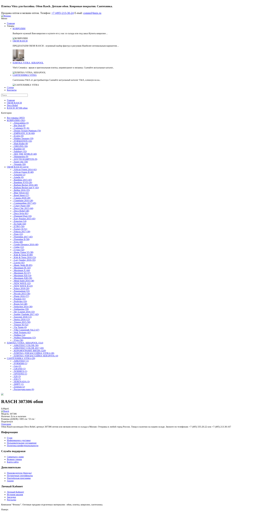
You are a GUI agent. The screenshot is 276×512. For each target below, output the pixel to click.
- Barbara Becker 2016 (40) (25, 185)
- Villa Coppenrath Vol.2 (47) (26, 330)
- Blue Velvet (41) (21, 193)
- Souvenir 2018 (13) (22, 317)
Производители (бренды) (19, 473)
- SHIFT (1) (18, 384)
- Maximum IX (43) (22, 268)
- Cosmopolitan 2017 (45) (24, 203)
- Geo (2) (17, 366)
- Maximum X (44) (21, 270)
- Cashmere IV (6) (21, 128)
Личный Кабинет (15, 492)
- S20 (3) (17, 376)
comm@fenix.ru (92, 13)
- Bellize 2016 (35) (21, 190)
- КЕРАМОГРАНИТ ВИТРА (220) (29, 350)
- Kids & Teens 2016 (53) (24, 257)
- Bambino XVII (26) (22, 182)
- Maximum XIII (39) (22, 278)
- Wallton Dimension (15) (24, 337)
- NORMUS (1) (20, 371)
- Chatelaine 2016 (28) (23, 200)
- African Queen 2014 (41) (25, 169)
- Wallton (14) (19, 335)
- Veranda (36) (19, 164)
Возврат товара (14, 459)
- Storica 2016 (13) (21, 319)
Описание (6, 424)
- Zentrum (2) (19, 387)
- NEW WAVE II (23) (23, 286)
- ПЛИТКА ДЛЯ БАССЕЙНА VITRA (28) (33, 353)
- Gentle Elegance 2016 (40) (25, 244)
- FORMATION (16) (22, 141)
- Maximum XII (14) (22, 275)
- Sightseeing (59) (21, 309)
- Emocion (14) (19, 221)
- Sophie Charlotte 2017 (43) (26, 314)
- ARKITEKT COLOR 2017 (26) (28, 348)
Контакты (12, 90)
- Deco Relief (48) (21, 211)
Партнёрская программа (19, 478)
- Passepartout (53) (21, 291)
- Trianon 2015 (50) (21, 322)
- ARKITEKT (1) (21, 361)
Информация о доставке (19, 440)
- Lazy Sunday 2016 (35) (24, 260)
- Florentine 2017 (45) (23, 237)
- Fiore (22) (18, 234)
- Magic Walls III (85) (22, 265)
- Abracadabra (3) (21, 123)
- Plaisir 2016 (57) (21, 296)
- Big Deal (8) (19, 125)
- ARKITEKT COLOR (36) (26, 345)
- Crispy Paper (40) (21, 205)
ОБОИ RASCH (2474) (17, 167)
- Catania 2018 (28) (21, 198)
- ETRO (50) (18, 226)
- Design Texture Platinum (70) (27, 130)
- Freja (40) (18, 242)
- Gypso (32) (18, 249)
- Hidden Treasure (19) (23, 138)
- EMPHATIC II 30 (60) (24, 133)
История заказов (15, 494)
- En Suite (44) (19, 224)
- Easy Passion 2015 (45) (24, 218)
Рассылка (11, 499)
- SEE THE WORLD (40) (25, 154)
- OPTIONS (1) (20, 374)
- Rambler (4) (19, 149)
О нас (10, 438)
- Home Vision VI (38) (23, 252)
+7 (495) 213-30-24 (62, 13)
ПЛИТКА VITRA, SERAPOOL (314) (25, 343)
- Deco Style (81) (20, 213)
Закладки (11, 497)
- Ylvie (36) (18, 340)
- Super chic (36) (20, 162)
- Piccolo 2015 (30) (21, 293)
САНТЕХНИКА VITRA (25, 75)
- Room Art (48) (20, 304)
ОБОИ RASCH (20, 41)
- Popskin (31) (19, 299)
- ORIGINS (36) (20, 146)
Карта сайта (13, 462)
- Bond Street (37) (21, 195)
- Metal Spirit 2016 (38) (23, 280)
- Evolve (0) (18, 136)
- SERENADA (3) (21, 381)
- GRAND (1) (19, 368)
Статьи (10, 87)
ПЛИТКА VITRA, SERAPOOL (28, 63)
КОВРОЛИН (19, 28)
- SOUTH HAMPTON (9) (25, 159)
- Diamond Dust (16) (22, 216)
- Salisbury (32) (20, 151)
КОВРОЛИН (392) (16, 120)
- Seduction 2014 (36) (22, 306)
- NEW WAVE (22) (22, 283)
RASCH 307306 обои (17, 108)
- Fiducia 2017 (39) (21, 231)
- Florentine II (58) (21, 239)
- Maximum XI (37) (22, 273)
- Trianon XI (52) (20, 324)
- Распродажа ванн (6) (23, 389)
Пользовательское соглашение (22, 443)
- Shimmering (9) (20, 156)
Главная (11, 23)
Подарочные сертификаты (20, 475)
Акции (10, 481)
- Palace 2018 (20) (21, 288)
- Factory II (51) (20, 229)
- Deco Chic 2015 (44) (23, 208)
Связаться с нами (15, 457)
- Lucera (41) (19, 262)
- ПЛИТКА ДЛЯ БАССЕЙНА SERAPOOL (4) (35, 356)
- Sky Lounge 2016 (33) (24, 312)
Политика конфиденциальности (22, 445)
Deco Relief (12, 105)
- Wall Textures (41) (22, 332)
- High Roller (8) (20, 143)
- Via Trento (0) (20, 327)
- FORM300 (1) (20, 363)
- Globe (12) (18, 247)
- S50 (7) (17, 379)
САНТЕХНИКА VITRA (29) (21, 358)
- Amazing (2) (19, 174)
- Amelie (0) (18, 177)
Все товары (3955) (16, 118)
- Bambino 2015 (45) (22, 180)
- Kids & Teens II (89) (23, 255)
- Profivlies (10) (20, 301)
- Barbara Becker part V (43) (26, 187)
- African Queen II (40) (23, 172)
